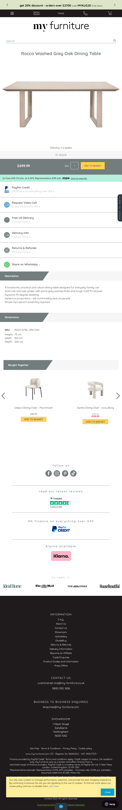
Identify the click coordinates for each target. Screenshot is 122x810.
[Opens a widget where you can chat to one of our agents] (110, 804)
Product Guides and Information (61, 661)
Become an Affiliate (61, 653)
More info (75, 772)
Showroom (61, 632)
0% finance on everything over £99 (32, 191)
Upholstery (61, 636)
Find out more (20, 221)
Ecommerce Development (50, 804)
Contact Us (61, 627)
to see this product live (25, 206)
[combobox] (61, 41)
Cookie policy (85, 748)
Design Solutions (76, 804)
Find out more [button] (20, 236)
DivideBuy (61, 640)
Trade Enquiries (60, 657)
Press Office (61, 665)
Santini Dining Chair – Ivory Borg (95, 407)
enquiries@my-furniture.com (61, 707)
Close (107, 792)
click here (54, 786)
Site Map (34, 748)
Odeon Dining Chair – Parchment (34, 407)
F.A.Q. (61, 619)
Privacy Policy (70, 748)
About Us (61, 623)
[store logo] (61, 26)
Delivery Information (61, 648)
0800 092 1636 (61, 688)
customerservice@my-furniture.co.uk (61, 683)
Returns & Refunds (61, 644)
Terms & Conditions (51, 748)
